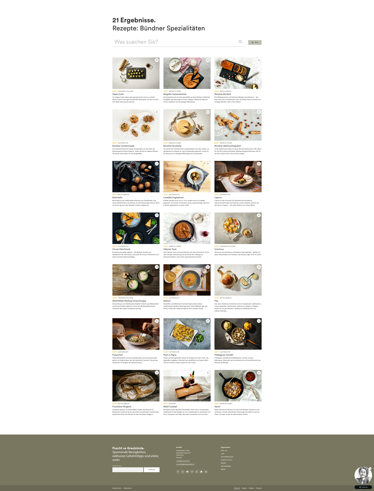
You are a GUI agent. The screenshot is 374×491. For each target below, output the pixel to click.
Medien (223, 463)
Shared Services (226, 460)
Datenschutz (116, 488)
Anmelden (151, 469)
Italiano (251, 488)
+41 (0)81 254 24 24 (182, 461)
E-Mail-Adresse (116, 466)
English (244, 488)
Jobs (222, 454)
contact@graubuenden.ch (185, 464)
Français (259, 488)
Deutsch (237, 488)
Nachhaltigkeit (226, 466)
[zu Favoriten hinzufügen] (157, 60)
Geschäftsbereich (227, 457)
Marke (223, 469)
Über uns (224, 450)
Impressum (128, 488)
